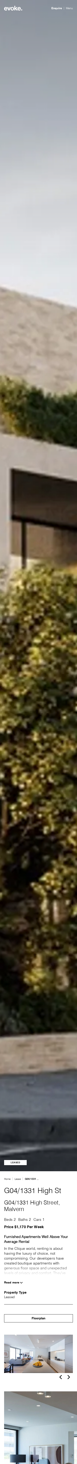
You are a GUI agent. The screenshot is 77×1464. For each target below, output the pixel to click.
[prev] (60, 1377)
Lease (18, 1178)
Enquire (56, 8)
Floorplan (38, 1318)
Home (7, 1178)
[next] (69, 1377)
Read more (12, 1282)
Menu (69, 8)
